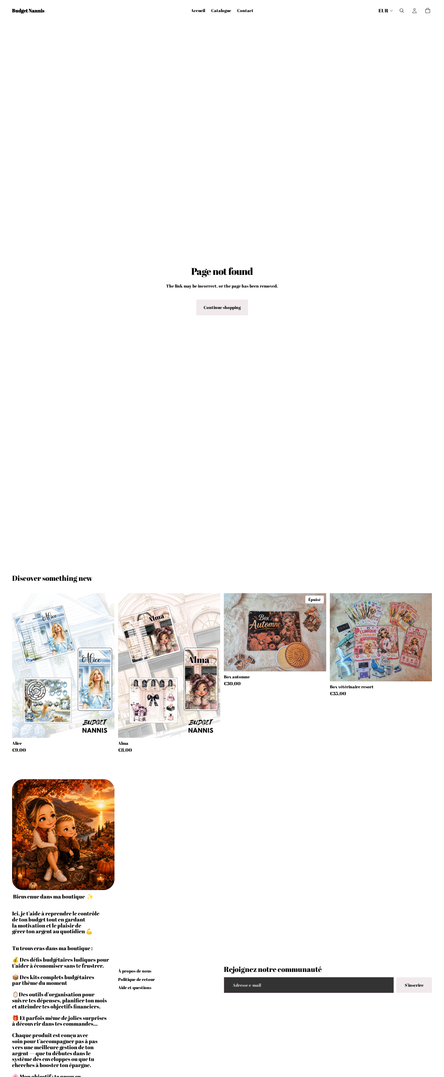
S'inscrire (414, 985)
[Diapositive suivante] (105, 665)
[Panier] (427, 10)
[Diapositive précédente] (21, 665)
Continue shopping (222, 307)
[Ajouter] (105, 728)
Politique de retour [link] (136, 979)
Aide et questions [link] (134, 987)
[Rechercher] (401, 10)
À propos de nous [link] (134, 971)
